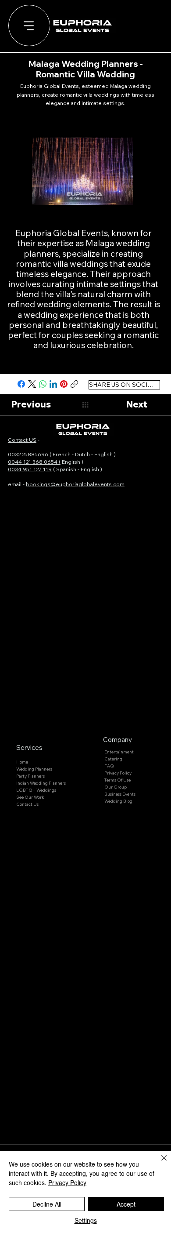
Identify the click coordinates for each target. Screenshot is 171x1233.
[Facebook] (21, 384)
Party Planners (30, 776)
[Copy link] (74, 384)
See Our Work (30, 797)
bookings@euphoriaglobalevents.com (75, 484)
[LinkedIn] (53, 384)
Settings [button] (86, 1220)
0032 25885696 (29, 454)
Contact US (22, 439)
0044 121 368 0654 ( (34, 461)
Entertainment (119, 752)
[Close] (158, 1163)
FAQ (109, 766)
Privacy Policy (118, 773)
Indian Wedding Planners (41, 783)
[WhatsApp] (42, 384)
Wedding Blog (118, 801)
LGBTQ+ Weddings (36, 790)
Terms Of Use (117, 780)
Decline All (46, 1204)
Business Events (119, 794)
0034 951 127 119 (30, 469)
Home (22, 762)
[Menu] (29, 26)
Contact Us (27, 804)
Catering (113, 759)
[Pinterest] (64, 384)
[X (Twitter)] (32, 384)
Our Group (115, 787)
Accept (126, 1204)
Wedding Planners (34, 769)
